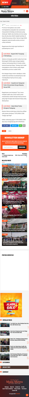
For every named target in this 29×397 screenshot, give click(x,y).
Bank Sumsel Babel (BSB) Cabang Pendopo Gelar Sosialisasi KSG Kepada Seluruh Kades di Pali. (14, 174)
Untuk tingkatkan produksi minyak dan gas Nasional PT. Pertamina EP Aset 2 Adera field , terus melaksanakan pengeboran (13, 242)
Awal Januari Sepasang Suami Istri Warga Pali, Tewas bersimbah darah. (18, 332)
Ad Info (22, 387)
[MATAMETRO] (14, 384)
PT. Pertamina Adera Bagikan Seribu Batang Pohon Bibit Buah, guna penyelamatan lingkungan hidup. (14, 229)
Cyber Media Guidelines (7, 389)
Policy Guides (17, 389)
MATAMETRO (18, 394)
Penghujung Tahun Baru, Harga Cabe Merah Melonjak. (12, 216)
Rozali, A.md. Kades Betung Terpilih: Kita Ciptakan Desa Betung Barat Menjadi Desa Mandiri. (18, 348)
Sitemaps (7, 387)
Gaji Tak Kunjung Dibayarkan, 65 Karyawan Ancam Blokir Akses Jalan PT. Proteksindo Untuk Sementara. (18, 355)
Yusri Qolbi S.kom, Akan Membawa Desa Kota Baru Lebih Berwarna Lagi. (19, 324)
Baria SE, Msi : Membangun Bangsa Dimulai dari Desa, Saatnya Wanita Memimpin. (19, 339)
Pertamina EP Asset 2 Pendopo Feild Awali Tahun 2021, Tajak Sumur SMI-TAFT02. (14, 188)
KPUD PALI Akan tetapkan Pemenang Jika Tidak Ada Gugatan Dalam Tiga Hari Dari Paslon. (13, 202)
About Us (12, 387)
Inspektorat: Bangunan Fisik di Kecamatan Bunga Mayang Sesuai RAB (13, 85)
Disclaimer (24, 389)
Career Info (14, 390)
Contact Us (17, 387)
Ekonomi (9, 131)
